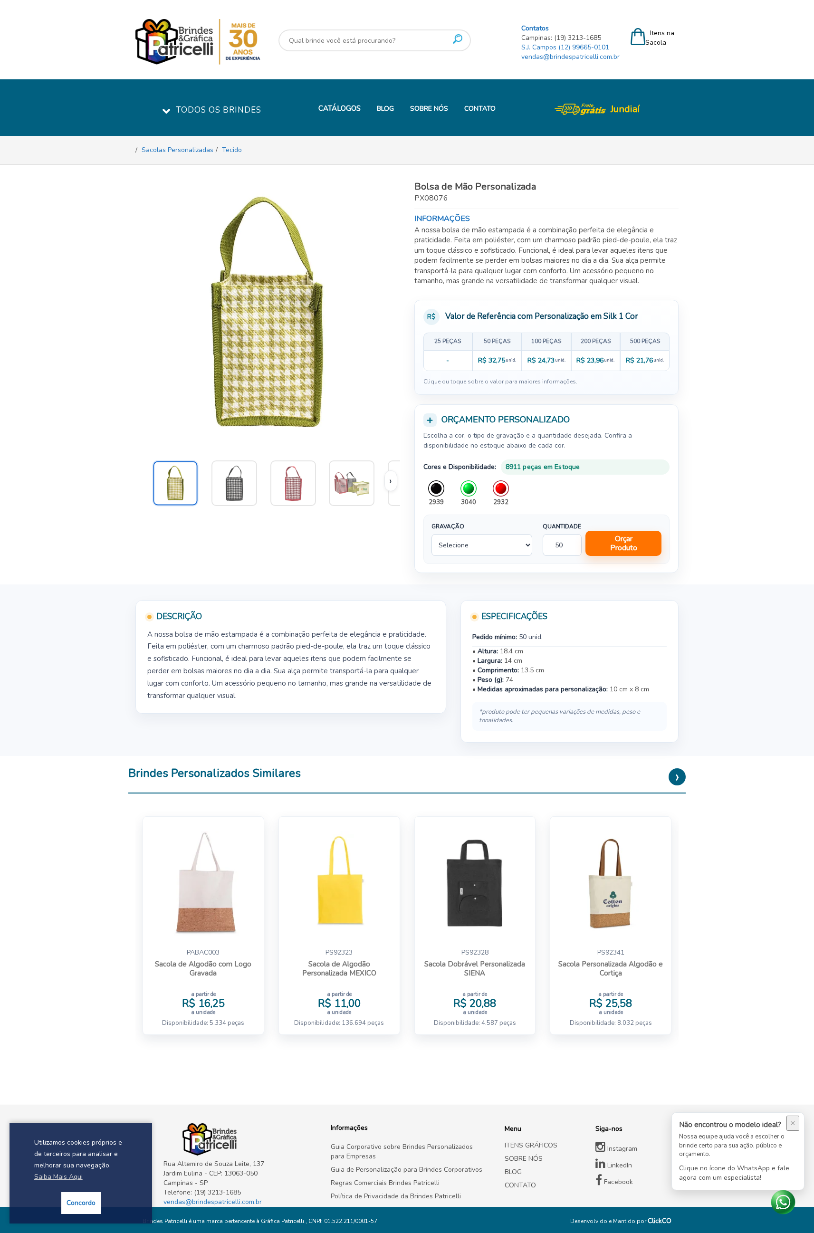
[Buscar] (457, 39)
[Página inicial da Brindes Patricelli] (225, 42)
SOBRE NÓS (429, 108)
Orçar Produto (623, 543)
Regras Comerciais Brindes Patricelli (385, 1182)
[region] (546, 352)
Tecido (232, 149)
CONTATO (480, 108)
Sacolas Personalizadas (177, 149)
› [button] (390, 481)
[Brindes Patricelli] (239, 1139)
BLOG (385, 108)
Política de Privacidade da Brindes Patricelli (396, 1196)
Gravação (447, 526)
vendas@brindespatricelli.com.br (570, 56)
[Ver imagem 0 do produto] (180, 481)
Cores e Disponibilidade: (459, 466)
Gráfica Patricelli (283, 1221)
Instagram (621, 1148)
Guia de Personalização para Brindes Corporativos (406, 1169)
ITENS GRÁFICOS (531, 1145)
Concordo (81, 1202)
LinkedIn (618, 1165)
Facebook (617, 1181)
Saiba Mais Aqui (58, 1176)
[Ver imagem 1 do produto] (356, 481)
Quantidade (562, 526)
